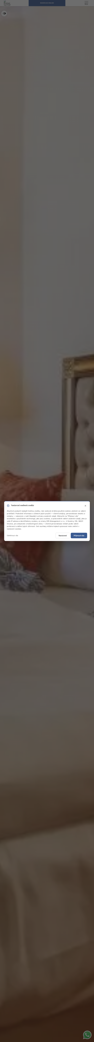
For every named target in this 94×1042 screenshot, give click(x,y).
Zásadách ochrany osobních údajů (42, 516)
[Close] (85, 506)
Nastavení (63, 536)
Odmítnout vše (12, 535)
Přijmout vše (79, 536)
